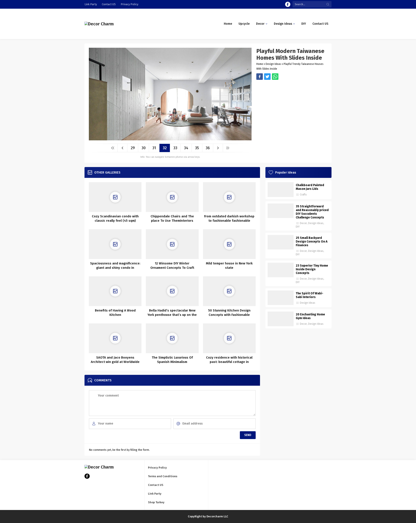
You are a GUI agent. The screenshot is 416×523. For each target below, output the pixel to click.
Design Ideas (273, 64)
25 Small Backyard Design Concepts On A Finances (311, 241)
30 (143, 148)
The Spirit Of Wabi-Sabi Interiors (309, 295)
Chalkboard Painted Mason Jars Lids (310, 187)
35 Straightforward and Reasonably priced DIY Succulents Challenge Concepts (312, 212)
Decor (303, 223)
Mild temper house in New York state (229, 265)
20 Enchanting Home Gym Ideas (310, 316)
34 (186, 148)
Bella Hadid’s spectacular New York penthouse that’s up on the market (172, 314)
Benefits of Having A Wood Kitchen (115, 312)
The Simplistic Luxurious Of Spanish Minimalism (172, 360)
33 (175, 148)
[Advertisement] (291, 110)
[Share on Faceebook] (267, 76)
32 (165, 148)
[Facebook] (287, 4)
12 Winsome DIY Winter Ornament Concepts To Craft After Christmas (172, 267)
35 (197, 148)
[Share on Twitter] (275, 76)
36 (208, 148)
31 (154, 148)
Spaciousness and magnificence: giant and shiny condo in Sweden (115, 267)
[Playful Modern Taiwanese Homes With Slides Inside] (170, 138)
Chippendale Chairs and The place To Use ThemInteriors (172, 218)
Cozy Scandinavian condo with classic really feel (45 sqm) (115, 218)
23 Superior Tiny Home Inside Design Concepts (312, 269)
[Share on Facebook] (259, 76)
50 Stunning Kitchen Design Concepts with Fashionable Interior (229, 314)
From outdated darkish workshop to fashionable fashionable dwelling (229, 220)
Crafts (303, 194)
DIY (298, 226)
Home (259, 64)
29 (133, 148)
